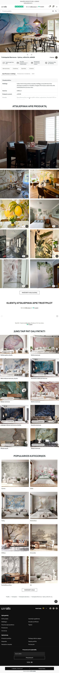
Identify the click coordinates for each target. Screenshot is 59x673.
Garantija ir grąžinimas (34, 618)
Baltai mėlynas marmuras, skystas (9, 378)
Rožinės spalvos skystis (6, 355)
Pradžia (7, 596)
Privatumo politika (6, 638)
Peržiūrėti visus (29, 590)
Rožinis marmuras (35, 355)
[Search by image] (53, 11)
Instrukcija (4, 630)
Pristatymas (4, 627)
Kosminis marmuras (36, 425)
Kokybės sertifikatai (33, 621)
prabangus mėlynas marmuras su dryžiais (11, 425)
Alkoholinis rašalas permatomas (39, 378)
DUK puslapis (4, 618)
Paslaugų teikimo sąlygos (34, 638)
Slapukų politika (32, 641)
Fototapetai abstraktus (24, 596)
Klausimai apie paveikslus (7, 624)
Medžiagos (4, 621)
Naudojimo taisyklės (6, 644)
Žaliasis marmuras (5, 401)
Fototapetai (14, 596)
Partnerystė (31, 644)
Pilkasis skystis (4, 448)
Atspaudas (4, 641)
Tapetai (30, 624)
